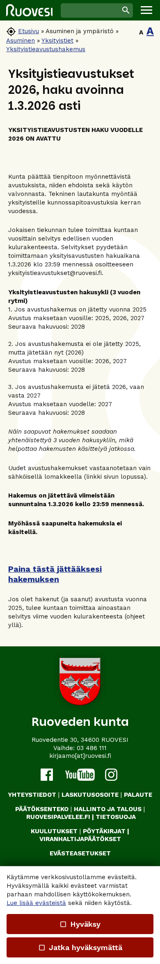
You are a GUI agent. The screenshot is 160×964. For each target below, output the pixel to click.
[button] (146, 10)
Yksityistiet (57, 40)
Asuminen (20, 40)
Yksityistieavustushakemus (45, 49)
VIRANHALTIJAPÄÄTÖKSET (80, 839)
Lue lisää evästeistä (36, 903)
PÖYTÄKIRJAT (104, 831)
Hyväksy (80, 924)
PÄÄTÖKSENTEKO (42, 809)
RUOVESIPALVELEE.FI (58, 817)
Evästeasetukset (80, 853)
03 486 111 (92, 748)
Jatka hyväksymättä (80, 947)
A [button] (141, 32)
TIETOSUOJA (116, 817)
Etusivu (28, 31)
